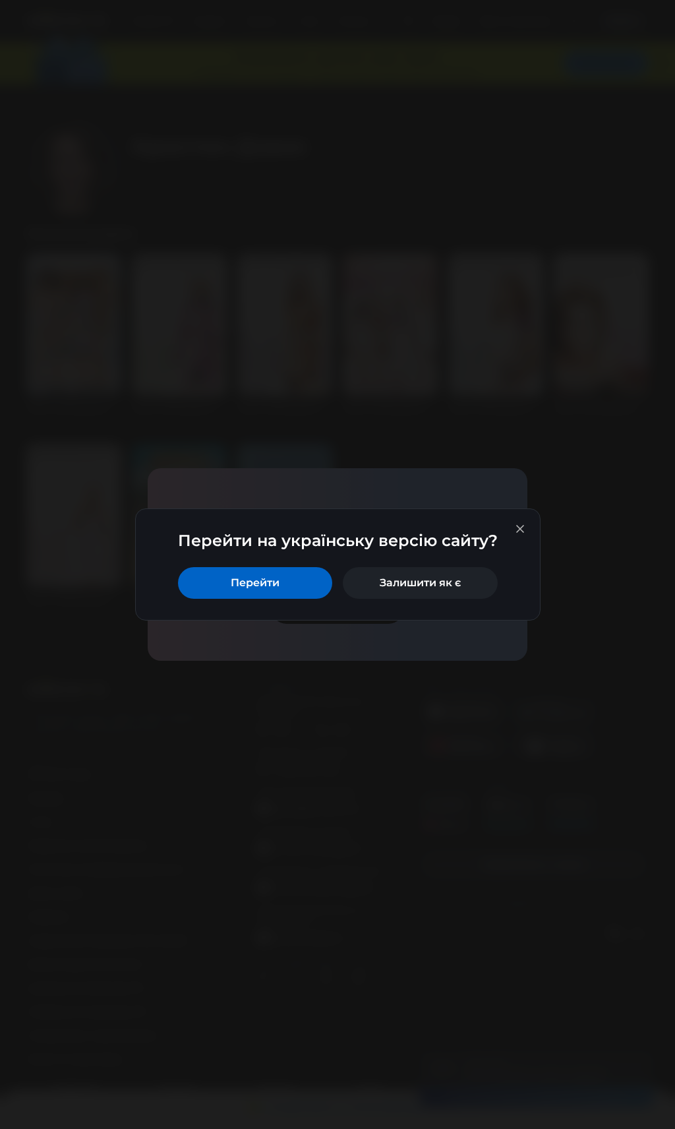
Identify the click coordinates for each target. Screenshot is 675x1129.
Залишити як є (420, 582)
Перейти (255, 582)
